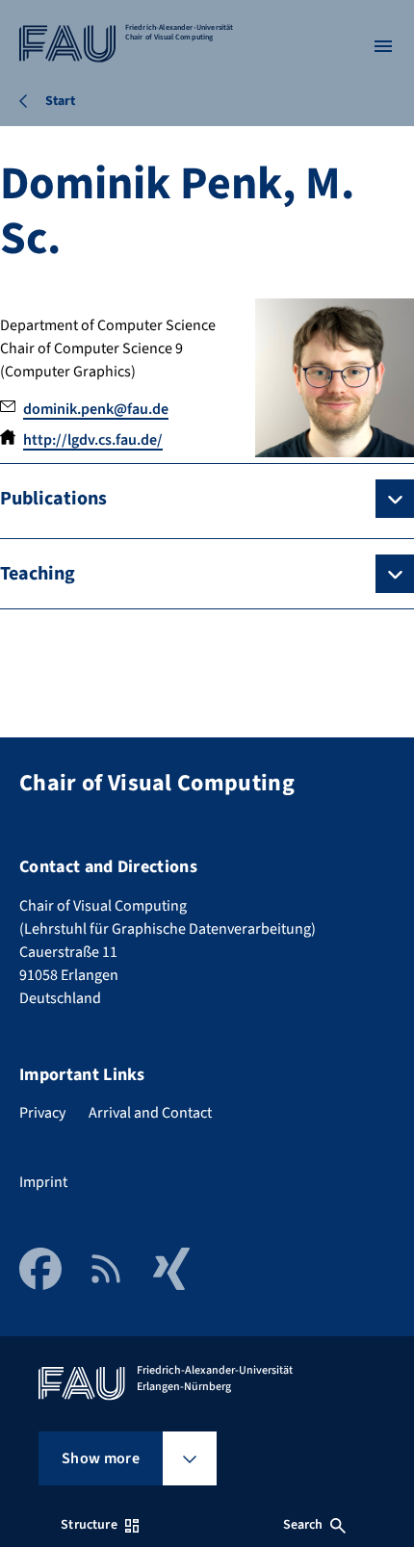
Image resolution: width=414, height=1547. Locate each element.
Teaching (37, 573)
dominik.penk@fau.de (95, 409)
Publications (53, 498)
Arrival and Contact (150, 1112)
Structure (88, 1524)
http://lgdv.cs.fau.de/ (93, 440)
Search (303, 1524)
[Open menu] (383, 46)
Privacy (42, 1112)
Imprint (43, 1182)
